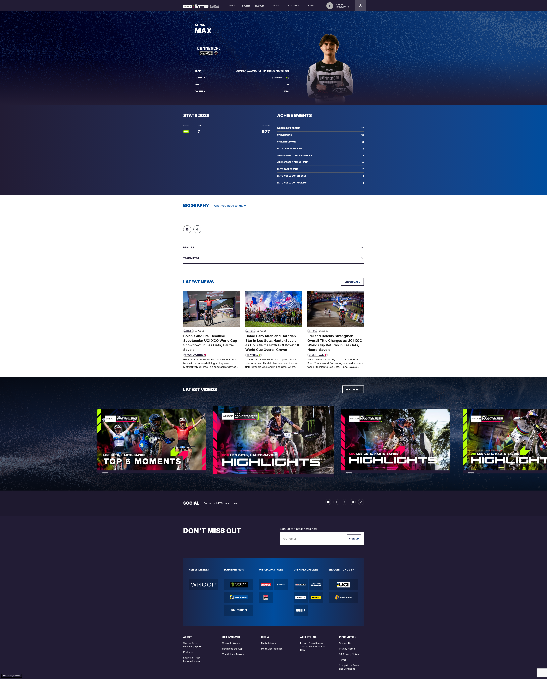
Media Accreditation (271, 648)
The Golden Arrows (233, 654)
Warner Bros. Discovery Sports (192, 645)
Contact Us (345, 643)
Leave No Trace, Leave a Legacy (192, 659)
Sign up (354, 538)
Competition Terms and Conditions (349, 667)
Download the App (232, 648)
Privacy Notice (347, 648)
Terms (342, 659)
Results (260, 6)
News (231, 5)
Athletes (293, 5)
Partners (188, 652)
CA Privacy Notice (349, 654)
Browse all (352, 281)
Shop (311, 5)
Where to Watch (231, 643)
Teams (275, 5)
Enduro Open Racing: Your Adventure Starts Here (312, 646)
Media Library (268, 643)
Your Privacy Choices (11, 676)
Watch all (353, 389)
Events (246, 6)
